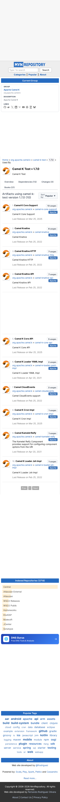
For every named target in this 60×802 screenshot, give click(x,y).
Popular (32, 74)
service (17, 747)
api (36, 718)
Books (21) (9, 187)
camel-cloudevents (44, 391)
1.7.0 (36, 169)
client (44, 723)
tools (19, 752)
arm (43, 718)
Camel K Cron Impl (24, 410)
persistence (11, 743)
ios (19, 735)
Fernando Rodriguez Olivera (42, 792)
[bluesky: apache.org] (34, 107)
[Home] (30, 66)
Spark (31, 771)
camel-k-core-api (43, 342)
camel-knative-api (44, 277)
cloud (8, 727)
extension (20, 731)
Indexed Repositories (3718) (30, 580)
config (16, 727)
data (30, 727)
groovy (7, 735)
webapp (39, 752)
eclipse (51, 727)
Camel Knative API (24, 274)
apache (28, 718)
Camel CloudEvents (24, 387)
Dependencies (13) (27, 182)
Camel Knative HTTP (25, 251)
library (53, 735)
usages (51, 206)
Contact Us (26, 797)
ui (25, 752)
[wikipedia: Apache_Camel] (19, 107)
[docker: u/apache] (8, 107)
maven (17, 739)
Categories (20, 74)
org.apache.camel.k (21, 159)
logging (8, 739)
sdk (52, 743)
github (43, 731)
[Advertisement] (30, 30)
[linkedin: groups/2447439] (16, 107)
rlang (46, 743)
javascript (27, 735)
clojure (54, 723)
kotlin (44, 735)
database (40, 727)
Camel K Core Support (26, 205)
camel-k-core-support (46, 209)
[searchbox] (23, 70)
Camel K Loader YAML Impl (29, 361)
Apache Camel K (12, 89)
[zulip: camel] (31, 107)
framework (32, 731)
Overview (9, 182)
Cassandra (52, 771)
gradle (53, 731)
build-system (20, 723)
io (14, 735)
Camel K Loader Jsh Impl (29, 461)
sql (34, 747)
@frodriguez (42, 765)
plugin (23, 743)
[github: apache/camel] (5, 107)
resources (35, 743)
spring (27, 747)
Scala (18, 771)
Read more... (30, 778)
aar (7, 718)
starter (42, 747)
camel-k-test (39, 159)
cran (24, 727)
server (8, 747)
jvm (37, 735)
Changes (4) (48, 182)
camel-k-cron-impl (44, 413)
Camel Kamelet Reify (25, 433)
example (8, 731)
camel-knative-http (44, 255)
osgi (53, 739)
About (43, 74)
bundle (35, 723)
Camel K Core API (24, 338)
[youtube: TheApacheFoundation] (23, 107)
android (16, 718)
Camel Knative (22, 228)
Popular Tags (30, 713)
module (38, 739)
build (6, 723)
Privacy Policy (41, 797)
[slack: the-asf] (27, 107)
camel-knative (42, 232)
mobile (28, 739)
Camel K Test (21, 169)
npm (47, 739)
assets (51, 718)
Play (25, 771)
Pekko (38, 771)
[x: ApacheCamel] (12, 107)
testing (52, 747)
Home (5, 159)
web (30, 751)
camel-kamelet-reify (45, 436)
